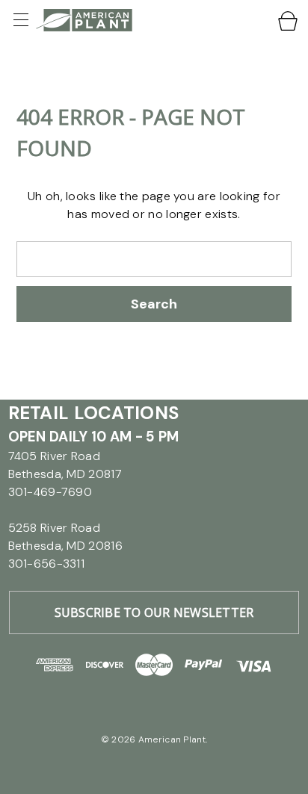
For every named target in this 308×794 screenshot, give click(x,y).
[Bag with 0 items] (289, 21)
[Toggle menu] (22, 19)
